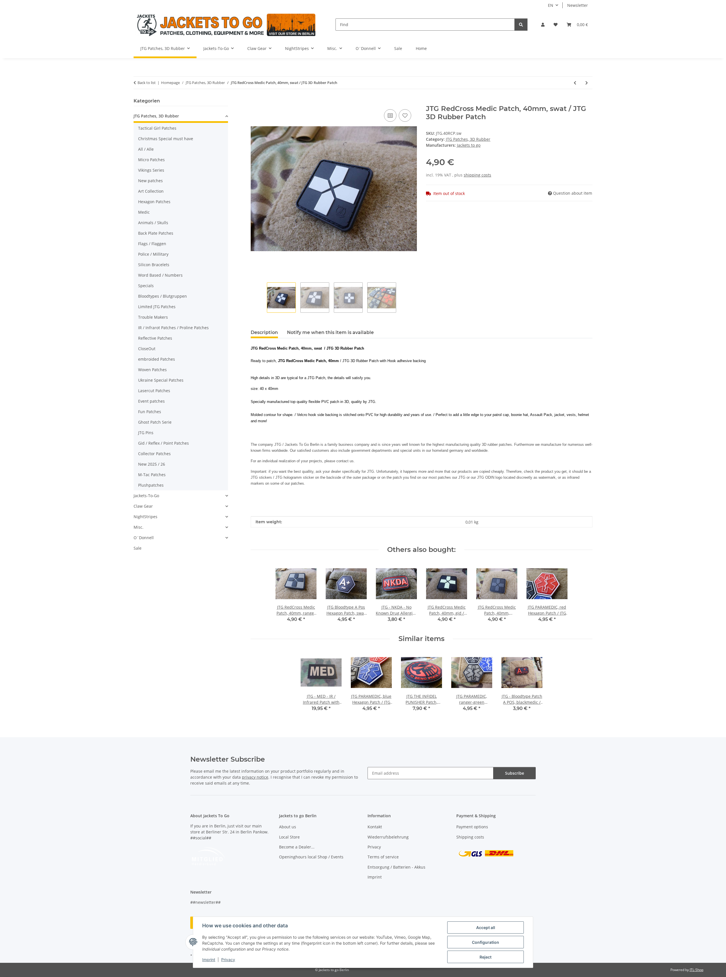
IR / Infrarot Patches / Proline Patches (173, 327)
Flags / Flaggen (152, 243)
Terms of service (383, 857)
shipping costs (477, 175)
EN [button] (550, 5)
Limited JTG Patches (157, 306)
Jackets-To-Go (146, 495)
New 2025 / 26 (151, 464)
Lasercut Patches (154, 390)
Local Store (289, 837)
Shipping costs (470, 837)
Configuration (485, 942)
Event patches (151, 401)
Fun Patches (149, 411)
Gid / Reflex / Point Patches (163, 443)
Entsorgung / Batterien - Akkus (396, 867)
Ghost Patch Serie (155, 422)
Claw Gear (143, 506)
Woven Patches (152, 369)
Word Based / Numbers (160, 275)
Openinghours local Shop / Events (311, 857)
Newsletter (577, 5)
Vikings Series (151, 170)
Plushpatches (151, 485)
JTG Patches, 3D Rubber (468, 139)
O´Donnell (144, 537)
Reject (485, 957)
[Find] (520, 24)
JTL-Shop (696, 969)
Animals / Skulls (153, 222)
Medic (144, 212)
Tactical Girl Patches (157, 128)
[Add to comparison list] (390, 115)
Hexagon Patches (154, 201)
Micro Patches (151, 159)
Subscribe (514, 773)
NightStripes (145, 516)
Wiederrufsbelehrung (388, 837)
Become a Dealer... (297, 847)
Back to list (147, 82)
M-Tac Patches (152, 474)
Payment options (472, 826)
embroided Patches (156, 359)
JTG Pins (145, 432)
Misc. (138, 527)
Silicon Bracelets (153, 264)
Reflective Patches (155, 338)
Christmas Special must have (165, 138)
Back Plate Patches (155, 233)
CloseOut (146, 348)
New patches (150, 180)
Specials (146, 285)
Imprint (208, 959)
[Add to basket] (255, 101)
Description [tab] (264, 332)
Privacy (228, 959)
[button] (543, 24)
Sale (138, 548)
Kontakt (375, 826)
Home (421, 48)
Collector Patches (154, 453)
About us (287, 826)
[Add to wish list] (405, 115)
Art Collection (151, 191)
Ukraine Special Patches (160, 380)
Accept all (485, 927)
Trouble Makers (153, 317)
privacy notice (255, 777)
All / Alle (146, 149)
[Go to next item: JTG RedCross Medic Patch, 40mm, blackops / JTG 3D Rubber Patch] (586, 83)
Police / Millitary (153, 254)
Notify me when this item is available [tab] (330, 332)
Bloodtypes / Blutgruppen (162, 296)
